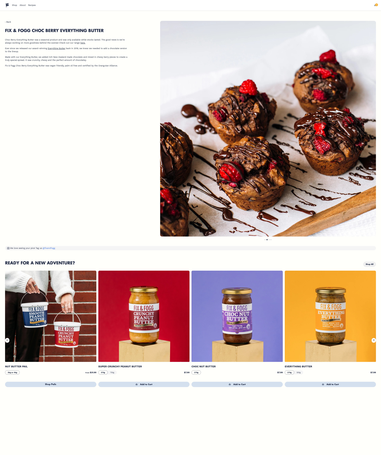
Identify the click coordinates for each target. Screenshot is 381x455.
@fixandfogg (49, 248)
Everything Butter (56, 48)
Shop (14, 5)
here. (82, 43)
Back (8, 22)
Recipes (32, 5)
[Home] (7, 5)
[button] (265, 239)
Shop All (369, 264)
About (23, 5)
